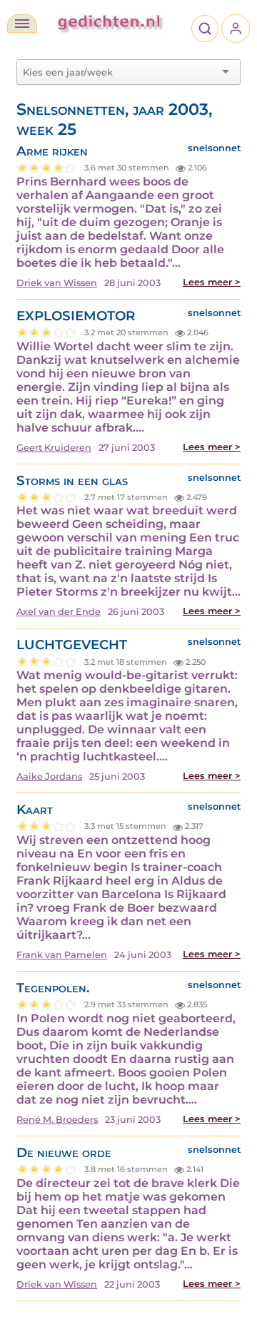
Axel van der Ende (58, 611)
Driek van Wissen (56, 282)
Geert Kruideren (53, 447)
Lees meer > (212, 282)
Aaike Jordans (49, 776)
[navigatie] (22, 23)
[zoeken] (204, 28)
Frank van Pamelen (61, 954)
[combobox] (120, 72)
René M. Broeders (57, 1119)
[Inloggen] (235, 28)
